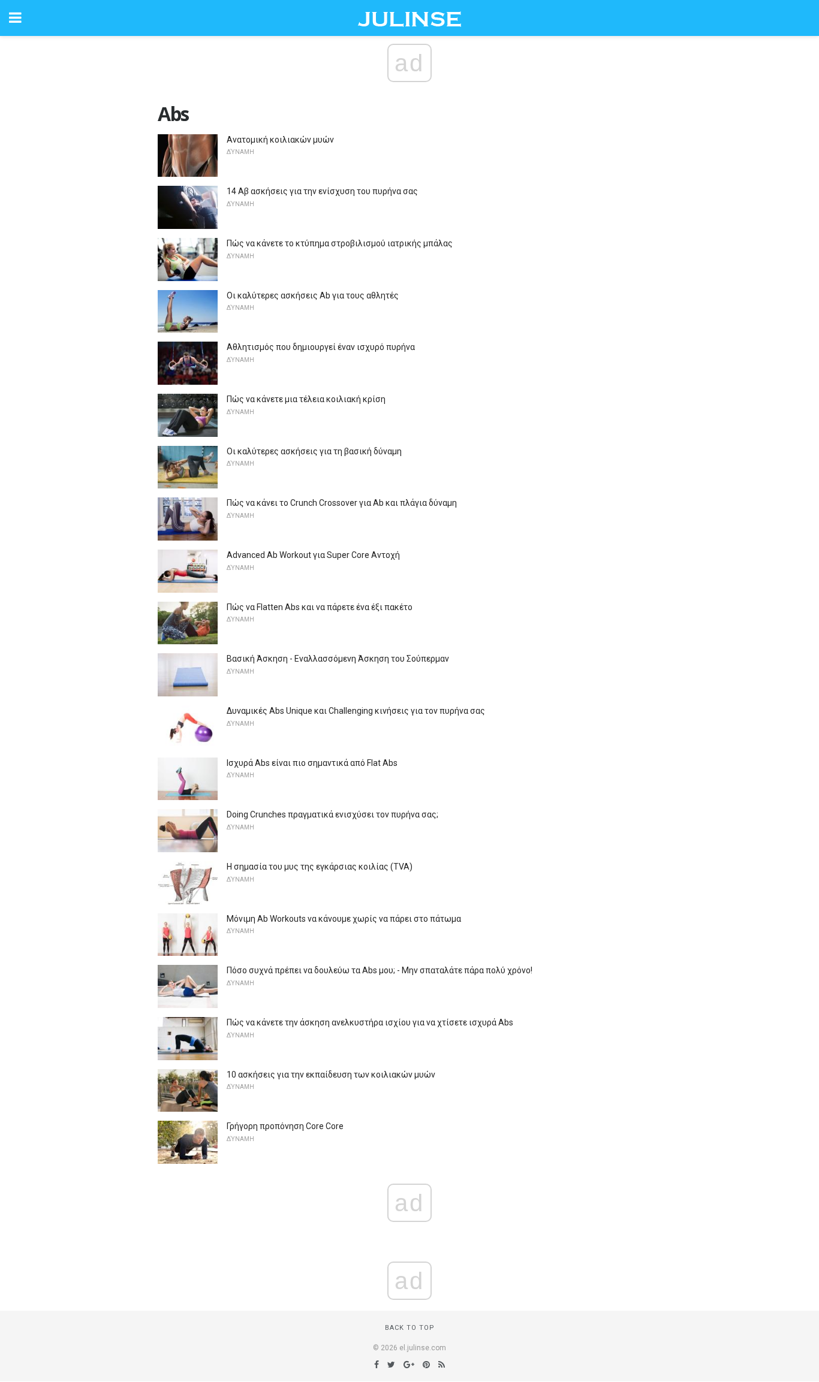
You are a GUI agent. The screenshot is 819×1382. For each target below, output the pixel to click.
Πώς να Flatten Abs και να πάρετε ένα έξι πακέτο (319, 607)
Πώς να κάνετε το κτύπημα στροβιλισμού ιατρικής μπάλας (340, 243)
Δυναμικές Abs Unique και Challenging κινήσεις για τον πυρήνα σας (356, 711)
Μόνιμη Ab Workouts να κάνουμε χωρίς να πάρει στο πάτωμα (344, 919)
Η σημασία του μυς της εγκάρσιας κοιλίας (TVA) (319, 866)
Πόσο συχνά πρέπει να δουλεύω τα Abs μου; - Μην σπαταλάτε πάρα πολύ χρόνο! (379, 970)
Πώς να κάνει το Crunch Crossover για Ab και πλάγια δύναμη (342, 503)
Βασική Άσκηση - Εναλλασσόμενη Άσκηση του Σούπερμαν (338, 658)
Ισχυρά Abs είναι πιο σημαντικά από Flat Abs (312, 763)
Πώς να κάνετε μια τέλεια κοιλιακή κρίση (306, 399)
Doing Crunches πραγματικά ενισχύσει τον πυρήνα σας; (332, 814)
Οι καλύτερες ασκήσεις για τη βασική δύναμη (314, 451)
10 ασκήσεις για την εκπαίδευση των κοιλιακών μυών (331, 1074)
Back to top (410, 1328)
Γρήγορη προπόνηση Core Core (285, 1126)
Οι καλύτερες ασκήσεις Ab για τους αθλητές (313, 295)
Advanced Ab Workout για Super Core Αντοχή (313, 555)
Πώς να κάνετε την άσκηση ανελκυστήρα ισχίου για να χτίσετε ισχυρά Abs (370, 1022)
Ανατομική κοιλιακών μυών (280, 139)
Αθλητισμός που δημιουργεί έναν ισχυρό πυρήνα (321, 347)
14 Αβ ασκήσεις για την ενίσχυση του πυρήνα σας (322, 191)
